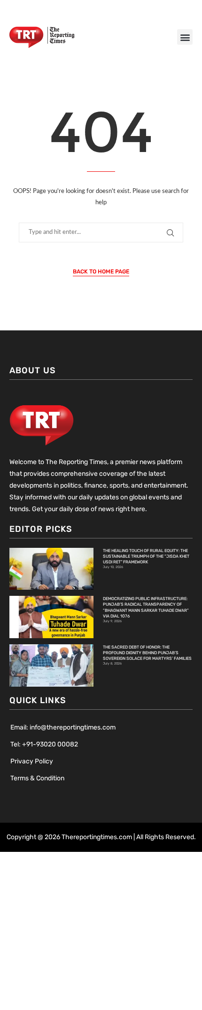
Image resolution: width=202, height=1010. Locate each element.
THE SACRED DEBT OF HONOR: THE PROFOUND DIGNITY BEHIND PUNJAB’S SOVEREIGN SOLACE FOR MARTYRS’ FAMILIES (147, 653)
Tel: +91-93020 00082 (44, 744)
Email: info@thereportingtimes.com (63, 727)
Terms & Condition (37, 778)
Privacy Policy (31, 761)
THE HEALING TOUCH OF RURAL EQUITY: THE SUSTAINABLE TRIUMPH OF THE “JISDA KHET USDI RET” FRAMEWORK (146, 556)
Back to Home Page (101, 271)
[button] (185, 37)
